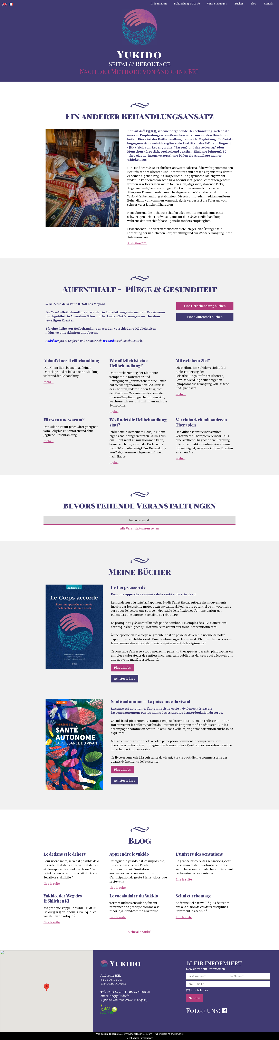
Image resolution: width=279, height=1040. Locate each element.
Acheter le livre (124, 678)
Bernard (108, 341)
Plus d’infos (122, 667)
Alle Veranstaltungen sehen (139, 528)
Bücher (238, 3)
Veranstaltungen (217, 3)
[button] (46, 987)
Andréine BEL (137, 243)
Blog (253, 3)
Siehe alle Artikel (139, 932)
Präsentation (159, 3)
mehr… (49, 382)
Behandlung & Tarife (187, 3)
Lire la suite (52, 883)
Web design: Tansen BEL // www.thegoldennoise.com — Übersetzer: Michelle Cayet (139, 1033)
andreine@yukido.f (113, 996)
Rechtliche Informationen (139, 1038)
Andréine (52, 341)
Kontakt (268, 3)
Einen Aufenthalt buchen (205, 317)
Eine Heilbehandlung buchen (205, 306)
